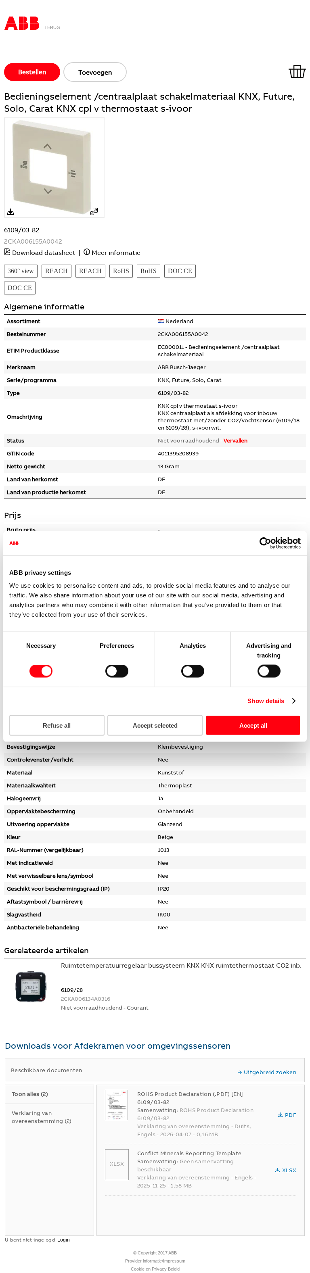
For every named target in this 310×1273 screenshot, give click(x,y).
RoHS (121, 270)
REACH (56, 270)
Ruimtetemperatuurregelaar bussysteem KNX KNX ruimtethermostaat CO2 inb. (181, 965)
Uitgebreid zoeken (270, 1072)
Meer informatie (116, 252)
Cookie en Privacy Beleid (155, 1269)
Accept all (253, 725)
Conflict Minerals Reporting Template (189, 1153)
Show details (265, 700)
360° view (21, 270)
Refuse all (57, 725)
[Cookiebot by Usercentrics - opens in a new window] (265, 543)
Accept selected (155, 725)
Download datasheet (43, 252)
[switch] (116, 671)
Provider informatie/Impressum (155, 1260)
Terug (52, 27)
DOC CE (180, 270)
